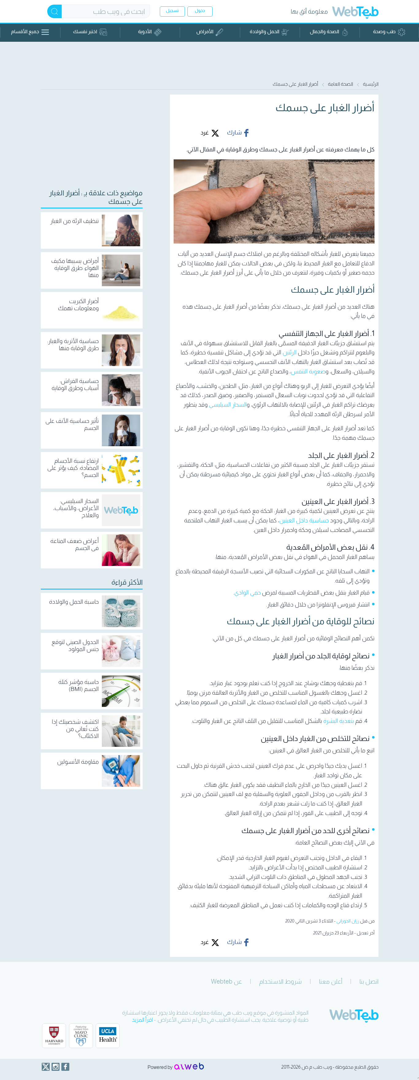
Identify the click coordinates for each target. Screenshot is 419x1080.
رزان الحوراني (347, 920)
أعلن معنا (330, 981)
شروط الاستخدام (280, 981)
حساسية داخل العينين (304, 520)
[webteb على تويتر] (46, 1067)
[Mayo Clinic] (81, 1035)
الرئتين (290, 352)
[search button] (54, 11)
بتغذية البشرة (338, 721)
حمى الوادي (247, 592)
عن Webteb (226, 981)
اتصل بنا (369, 981)
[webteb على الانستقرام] (56, 1067)
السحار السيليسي (228, 404)
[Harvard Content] (54, 1035)
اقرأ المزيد (142, 1020)
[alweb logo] (189, 1067)
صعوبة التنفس (308, 371)
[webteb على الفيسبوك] (65, 1067)
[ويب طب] (355, 13)
